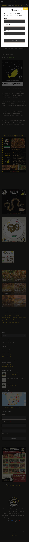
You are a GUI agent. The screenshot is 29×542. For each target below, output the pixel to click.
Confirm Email (7, 35)
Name (6, 18)
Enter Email (6, 30)
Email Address (8, 25)
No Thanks (25, 8)
